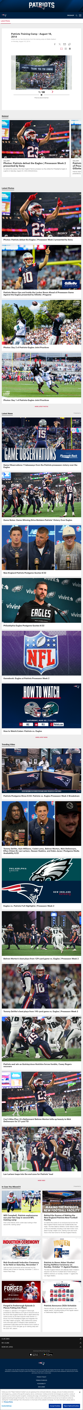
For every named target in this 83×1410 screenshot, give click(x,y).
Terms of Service (41, 1380)
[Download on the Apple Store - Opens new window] (34, 1354)
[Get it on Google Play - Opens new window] (48, 1355)
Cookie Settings (7, 1406)
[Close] (80, 1392)
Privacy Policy (41, 1377)
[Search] (76, 15)
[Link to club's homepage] (4, 14)
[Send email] (64, 45)
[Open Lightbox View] (41, 78)
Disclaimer (41, 1387)
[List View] (70, 49)
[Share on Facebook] (54, 45)
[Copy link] (69, 44)
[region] (41, 1399)
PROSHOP (70, 15)
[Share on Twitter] (59, 45)
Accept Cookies (55, 1406)
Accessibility (41, 1383)
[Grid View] (65, 49)
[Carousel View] (61, 49)
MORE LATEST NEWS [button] (41, 737)
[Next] (52, 92)
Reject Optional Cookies (71, 1406)
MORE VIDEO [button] (41, 1180)
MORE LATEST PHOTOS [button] (41, 406)
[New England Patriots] (41, 1363)
